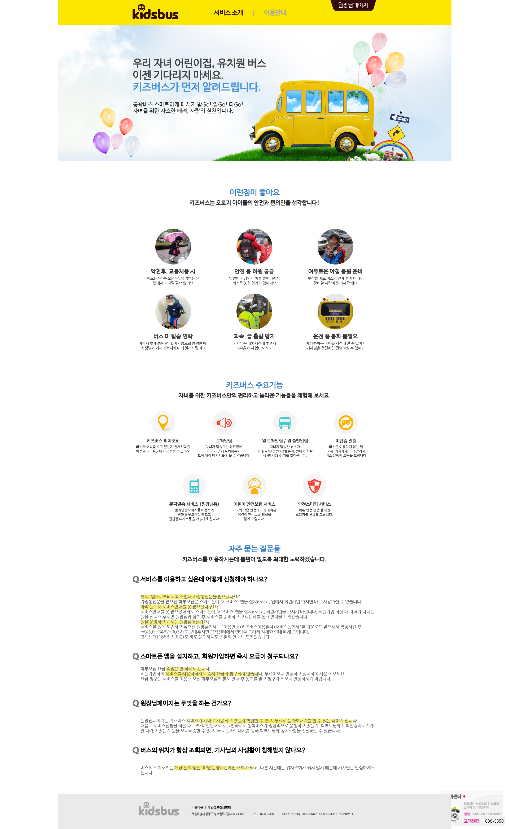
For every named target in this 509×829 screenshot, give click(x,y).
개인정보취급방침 (219, 807)
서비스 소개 (228, 12)
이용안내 (275, 12)
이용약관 (197, 807)
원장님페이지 (353, 5)
